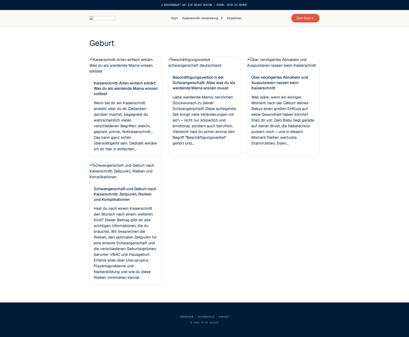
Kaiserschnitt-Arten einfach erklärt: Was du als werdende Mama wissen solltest (126, 88)
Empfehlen (234, 18)
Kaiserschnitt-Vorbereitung (200, 18)
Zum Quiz (304, 18)
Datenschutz (206, 316)
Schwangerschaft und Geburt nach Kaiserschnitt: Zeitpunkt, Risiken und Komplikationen (125, 194)
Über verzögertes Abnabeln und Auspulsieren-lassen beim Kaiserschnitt (279, 82)
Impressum (186, 316)
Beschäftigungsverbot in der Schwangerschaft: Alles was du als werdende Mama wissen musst (204, 82)
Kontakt (224, 316)
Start (174, 18)
